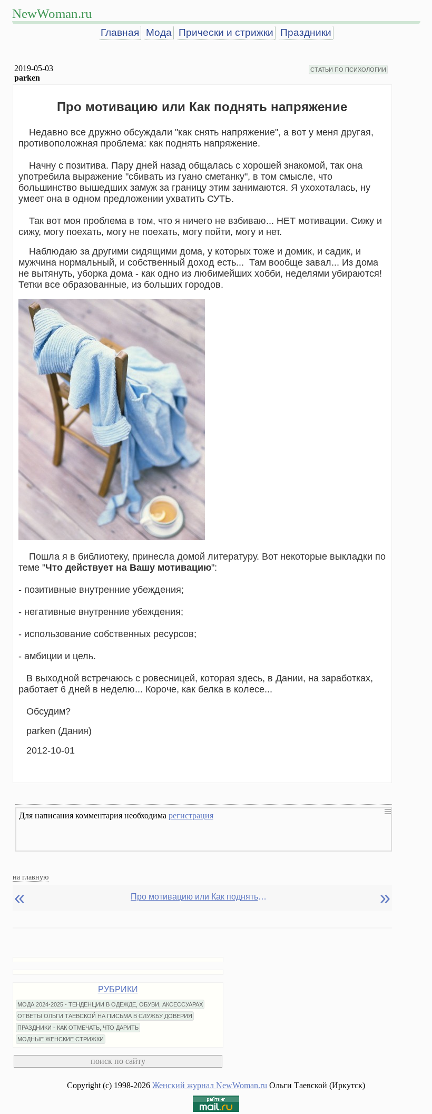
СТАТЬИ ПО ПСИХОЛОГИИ (348, 69)
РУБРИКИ (118, 989)
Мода (159, 32)
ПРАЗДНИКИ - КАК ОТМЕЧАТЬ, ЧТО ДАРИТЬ (78, 1027)
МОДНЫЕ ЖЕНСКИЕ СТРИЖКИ (60, 1039)
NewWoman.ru (52, 13)
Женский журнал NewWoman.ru (209, 1085)
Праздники (305, 32)
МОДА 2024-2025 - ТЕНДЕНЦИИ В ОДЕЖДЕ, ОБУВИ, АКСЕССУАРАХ (110, 1004)
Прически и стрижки (226, 32)
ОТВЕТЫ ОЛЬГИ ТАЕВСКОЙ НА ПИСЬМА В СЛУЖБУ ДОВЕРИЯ (104, 1016)
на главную (30, 877)
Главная (120, 32)
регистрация (191, 815)
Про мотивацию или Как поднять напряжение (199, 896)
